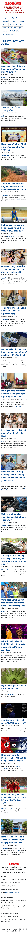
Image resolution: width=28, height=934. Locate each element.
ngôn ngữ (18, 406)
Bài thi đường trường (7, 570)
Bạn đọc (11, 24)
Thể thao (5, 21)
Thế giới (12, 31)
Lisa (2, 442)
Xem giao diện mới (8, 34)
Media (18, 18)
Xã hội (12, 18)
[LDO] (14, 56)
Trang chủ (5, 18)
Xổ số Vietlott (5, 155)
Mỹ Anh (3, 656)
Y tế (18, 850)
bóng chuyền (11, 236)
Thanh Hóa (4, 195)
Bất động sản (18, 28)
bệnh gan (11, 694)
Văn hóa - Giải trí (7, 28)
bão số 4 (18, 199)
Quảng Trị (4, 77)
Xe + (18, 31)
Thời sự (4, 24)
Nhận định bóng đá (7, 809)
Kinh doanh (13, 21)
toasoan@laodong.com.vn (13, 892)
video (11, 363)
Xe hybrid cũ (5, 525)
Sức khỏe (5, 31)
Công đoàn (19, 24)
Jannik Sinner (11, 731)
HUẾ (2, 116)
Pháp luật (21, 21)
